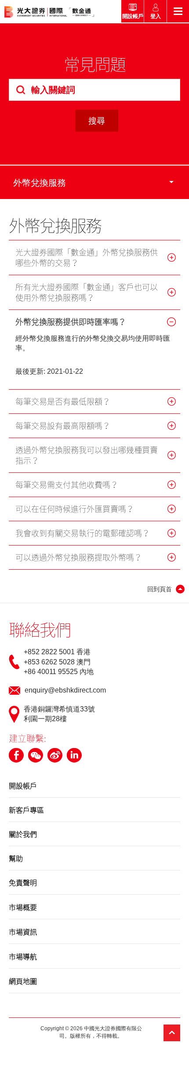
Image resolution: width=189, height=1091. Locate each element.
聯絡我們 (39, 629)
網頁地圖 (23, 981)
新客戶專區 (26, 809)
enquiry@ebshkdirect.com (65, 690)
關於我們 (23, 834)
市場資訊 (23, 931)
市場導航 (23, 956)
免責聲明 (23, 882)
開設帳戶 (23, 785)
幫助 (16, 858)
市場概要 (23, 907)
